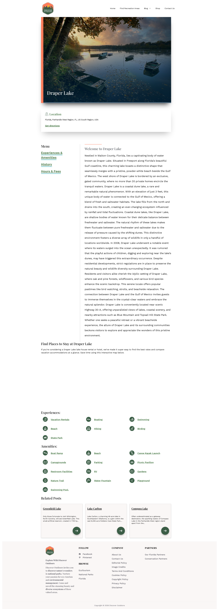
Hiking (97, 428)
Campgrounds (58, 462)
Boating (98, 419)
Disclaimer (117, 587)
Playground (143, 480)
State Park (57, 438)
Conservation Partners (156, 558)
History (46, 164)
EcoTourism (84, 570)
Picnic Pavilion (145, 462)
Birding (141, 428)
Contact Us (170, 8)
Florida (82, 578)
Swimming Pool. (60, 490)
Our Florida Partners (155, 554)
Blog (146, 8)
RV (95, 471)
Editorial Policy (119, 563)
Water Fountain (102, 480)
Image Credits (119, 567)
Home (112, 8)
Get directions (52, 125)
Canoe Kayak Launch (148, 453)
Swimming (143, 419)
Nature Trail (57, 480)
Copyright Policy (120, 579)
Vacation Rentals (60, 419)
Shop (157, 8)
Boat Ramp (57, 453)
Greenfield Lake (52, 508)
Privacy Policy (119, 583)
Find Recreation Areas (129, 8)
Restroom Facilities (61, 471)
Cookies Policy (119, 575)
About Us (116, 554)
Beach (54, 428)
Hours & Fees (51, 171)
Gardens (141, 471)
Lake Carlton (94, 508)
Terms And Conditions (123, 571)
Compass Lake (140, 508)
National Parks (86, 574)
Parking (98, 462)
